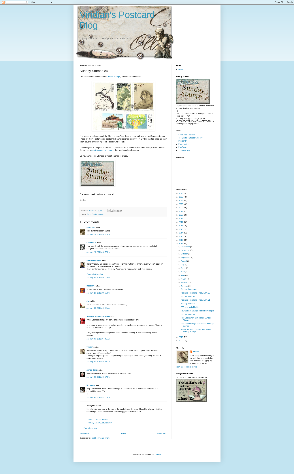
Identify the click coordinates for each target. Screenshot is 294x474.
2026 (181, 193)
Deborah (90, 286)
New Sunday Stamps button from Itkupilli (197, 311)
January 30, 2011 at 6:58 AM (98, 308)
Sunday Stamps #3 (188, 296)
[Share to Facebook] (117, 210)
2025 (181, 197)
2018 (181, 218)
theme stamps (114, 77)
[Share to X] (114, 210)
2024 (181, 200)
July (183, 265)
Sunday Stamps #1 (188, 314)
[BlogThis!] (111, 210)
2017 (181, 222)
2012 (181, 240)
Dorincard (91, 385)
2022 (181, 208)
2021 (181, 211)
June (183, 268)
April (183, 275)
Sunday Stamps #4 (188, 289)
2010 (181, 337)
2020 (181, 215)
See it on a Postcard (186, 135)
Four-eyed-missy (94, 260)
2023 (181, 204)
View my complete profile (186, 367)
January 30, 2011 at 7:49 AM (98, 339)
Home (123, 433)
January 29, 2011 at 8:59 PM (98, 252)
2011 (181, 244)
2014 (181, 233)
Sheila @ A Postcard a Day (98, 316)
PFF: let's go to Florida (190, 307)
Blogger (158, 454)
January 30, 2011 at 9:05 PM (98, 397)
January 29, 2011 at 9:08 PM (98, 278)
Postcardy (91, 227)
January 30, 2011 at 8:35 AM (98, 362)
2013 (181, 236)
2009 (181, 341)
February (185, 282)
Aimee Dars (92, 370)
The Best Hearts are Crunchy (190, 138)
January (184, 286)
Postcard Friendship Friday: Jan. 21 (195, 300)
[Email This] (109, 210)
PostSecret (182, 147)
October (184, 254)
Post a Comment (90, 428)
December (185, 247)
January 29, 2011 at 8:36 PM (98, 234)
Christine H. (92, 243)
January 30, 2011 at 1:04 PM (98, 377)
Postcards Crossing (95, 274)
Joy (88, 301)
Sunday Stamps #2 (188, 304)
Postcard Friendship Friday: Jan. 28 (195, 293)
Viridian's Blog (184, 150)
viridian (90, 347)
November (185, 250)
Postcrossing (183, 144)
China (89, 214)
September (186, 257)
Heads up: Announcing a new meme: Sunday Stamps (196, 330)
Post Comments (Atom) (100, 438)
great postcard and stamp (102, 150)
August (184, 261)
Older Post (161, 433)
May (183, 272)
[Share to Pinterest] (120, 210)
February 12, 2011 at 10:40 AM (99, 423)
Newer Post (85, 433)
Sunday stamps (98, 214)
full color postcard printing (97, 419)
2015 (181, 229)
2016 (181, 226)
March (184, 279)
